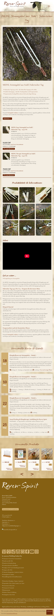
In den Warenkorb (9, 148)
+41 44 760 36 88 (8, 515)
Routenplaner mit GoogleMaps (10, 509)
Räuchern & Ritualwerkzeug (9, 563)
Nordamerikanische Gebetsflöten (10, 565)
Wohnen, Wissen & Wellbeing (9, 592)
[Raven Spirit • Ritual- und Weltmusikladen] (15, 4)
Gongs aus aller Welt (7, 570)
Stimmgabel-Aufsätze (12, 334)
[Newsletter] (13, 551)
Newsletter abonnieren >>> (8, 520)
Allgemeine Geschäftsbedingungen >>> (11, 525)
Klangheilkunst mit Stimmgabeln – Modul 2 (23, 377)
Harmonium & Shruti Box (9, 585)
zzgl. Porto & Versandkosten (17, 144)
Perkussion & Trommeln (8, 588)
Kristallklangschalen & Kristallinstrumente (12, 576)
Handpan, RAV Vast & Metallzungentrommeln (13, 567)
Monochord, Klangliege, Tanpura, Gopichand (13, 581)
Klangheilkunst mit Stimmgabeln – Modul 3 (23, 398)
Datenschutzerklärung (11, 613)
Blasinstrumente (6, 590)
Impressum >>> (5, 522)
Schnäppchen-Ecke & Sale (9, 594)
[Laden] (23, 551)
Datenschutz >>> (6, 524)
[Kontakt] (18, 551)
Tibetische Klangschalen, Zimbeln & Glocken (13, 572)
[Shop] (4, 551)
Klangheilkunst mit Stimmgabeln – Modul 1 (23, 355)
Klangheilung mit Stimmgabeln (11, 278)
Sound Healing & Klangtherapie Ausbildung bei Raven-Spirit (28, 419)
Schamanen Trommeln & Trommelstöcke (12, 558)
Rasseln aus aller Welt (8, 561)
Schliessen (49, 611)
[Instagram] (37, 551)
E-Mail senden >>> (6, 517)
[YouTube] (32, 551)
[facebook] (27, 551)
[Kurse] (9, 551)
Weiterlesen (7, 118)
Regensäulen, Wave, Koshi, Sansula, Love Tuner (13, 583)
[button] (21, 474)
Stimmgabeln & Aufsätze (8, 574)
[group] (7, 459)
